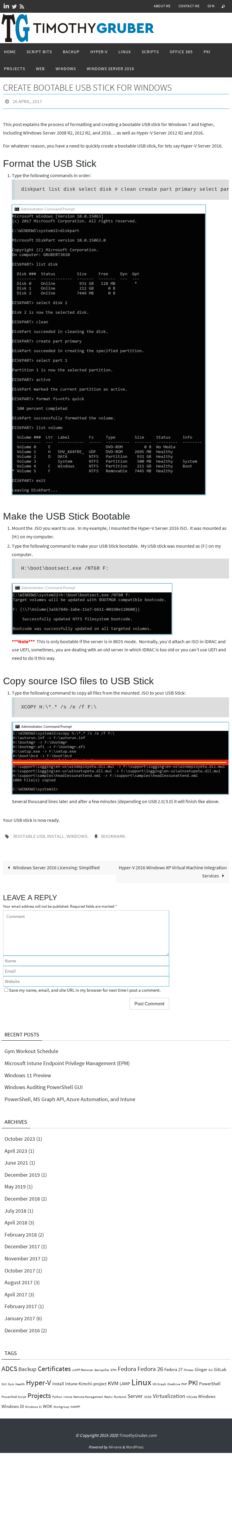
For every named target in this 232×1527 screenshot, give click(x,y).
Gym (211, 6)
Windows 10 (13, 1403)
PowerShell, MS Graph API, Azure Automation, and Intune (70, 1095)
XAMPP (75, 1403)
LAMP (125, 1380)
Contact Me (189, 6)
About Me (162, 6)
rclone (67, 1394)
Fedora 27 (173, 1366)
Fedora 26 (150, 1365)
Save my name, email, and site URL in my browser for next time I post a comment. (85, 987)
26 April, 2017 (27, 101)
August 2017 (19, 1279)
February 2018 (21, 1231)
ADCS (9, 1365)
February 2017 (21, 1302)
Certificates (54, 1365)
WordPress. (135, 1443)
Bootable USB (29, 834)
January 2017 (20, 1314)
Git (210, 1367)
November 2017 (22, 1255)
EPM (114, 1367)
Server (135, 1392)
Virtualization (169, 1392)
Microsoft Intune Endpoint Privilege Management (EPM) (67, 1059)
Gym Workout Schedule (31, 1047)
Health (20, 1381)
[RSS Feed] (22, 6)
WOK (47, 1403)
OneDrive (173, 1381)
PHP (184, 1381)
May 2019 (15, 1183)
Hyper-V (38, 1379)
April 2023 (16, 1147)
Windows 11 (33, 1403)
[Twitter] (14, 6)
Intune (71, 1380)
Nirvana (114, 1443)
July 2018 (15, 1207)
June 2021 (16, 1159)
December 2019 (22, 1171)
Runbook (120, 1394)
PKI (193, 1379)
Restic (108, 1394)
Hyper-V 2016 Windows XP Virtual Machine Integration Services (173, 868)
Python (57, 1394)
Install (55, 834)
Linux (141, 1378)
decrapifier (101, 1367)
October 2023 (20, 1135)
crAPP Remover (82, 1367)
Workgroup (61, 1403)
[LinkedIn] (6, 6)
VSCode (191, 1394)
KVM (113, 1379)
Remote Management (88, 1394)
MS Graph (159, 1381)
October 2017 (20, 1266)
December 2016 (22, 1326)
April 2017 (16, 1291)
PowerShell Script (14, 1394)
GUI (4, 1381)
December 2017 (22, 1243)
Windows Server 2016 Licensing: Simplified (56, 864)
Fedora (127, 1365)
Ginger (201, 1366)
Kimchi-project (93, 1380)
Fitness (189, 1367)
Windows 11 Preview (28, 1071)
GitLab (220, 1366)
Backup (27, 1365)
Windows (77, 834)
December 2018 (22, 1195)
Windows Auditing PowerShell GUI (44, 1083)
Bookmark (113, 834)
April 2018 (16, 1219)
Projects (39, 1392)
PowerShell (210, 1380)
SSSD (148, 1394)
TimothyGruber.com (137, 1432)
